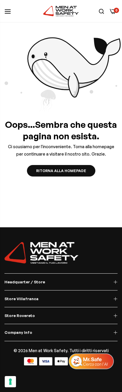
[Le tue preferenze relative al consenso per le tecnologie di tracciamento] (10, 381)
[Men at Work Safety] (61, 11)
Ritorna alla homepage (61, 171)
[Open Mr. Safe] (91, 361)
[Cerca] (101, 11)
